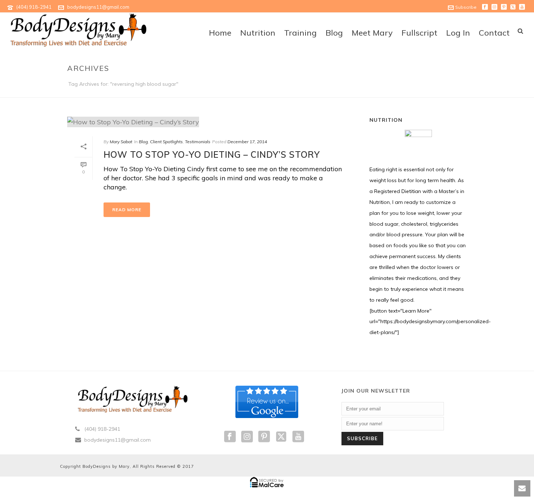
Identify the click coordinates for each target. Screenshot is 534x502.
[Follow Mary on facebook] (230, 437)
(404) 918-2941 (34, 7)
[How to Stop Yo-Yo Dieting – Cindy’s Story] (211, 121)
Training (300, 33)
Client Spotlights (166, 141)
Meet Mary (372, 33)
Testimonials (197, 141)
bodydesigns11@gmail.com (98, 7)
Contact (494, 33)
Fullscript (419, 33)
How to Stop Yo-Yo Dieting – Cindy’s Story (212, 154)
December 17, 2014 (247, 141)
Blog (334, 33)
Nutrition (257, 33)
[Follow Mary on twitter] (281, 437)
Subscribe (466, 7)
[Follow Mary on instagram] (247, 437)
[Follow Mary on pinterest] (264, 437)
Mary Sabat (121, 141)
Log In (458, 33)
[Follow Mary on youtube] (298, 437)
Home (220, 33)
